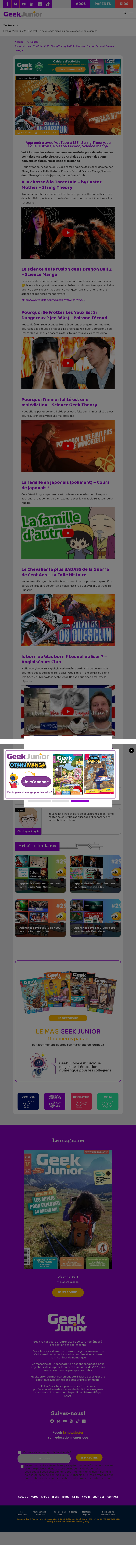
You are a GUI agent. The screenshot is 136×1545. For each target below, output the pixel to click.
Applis (45, 1497)
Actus (34, 1497)
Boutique (98, 1497)
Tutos (65, 1497)
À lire (75, 1497)
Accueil (23, 1497)
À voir (86, 1497)
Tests (55, 1497)
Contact (112, 1497)
